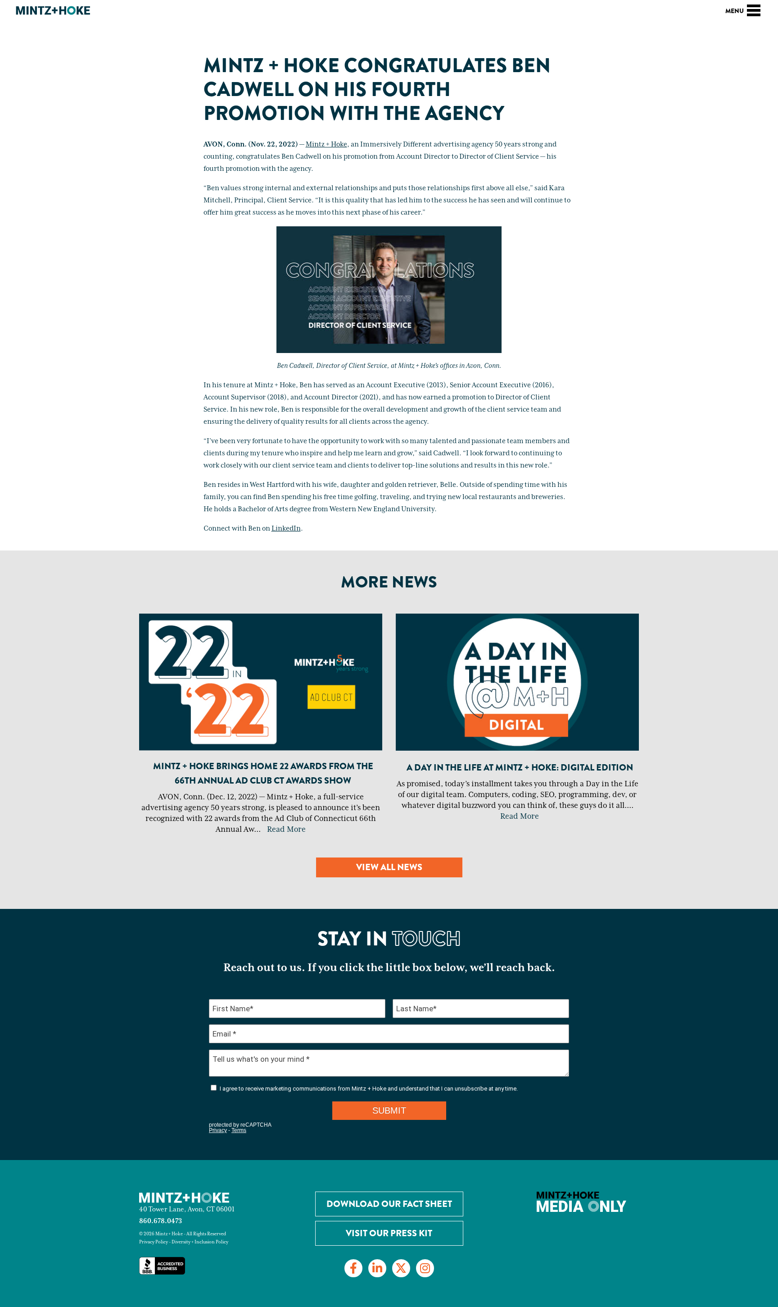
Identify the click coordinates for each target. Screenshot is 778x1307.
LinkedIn (286, 529)
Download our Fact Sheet (389, 1204)
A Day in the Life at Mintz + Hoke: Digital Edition (520, 767)
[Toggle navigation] (753, 9)
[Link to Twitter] (401, 1268)
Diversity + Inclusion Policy (200, 1242)
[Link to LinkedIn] (377, 1268)
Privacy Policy (153, 1242)
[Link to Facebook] (353, 1268)
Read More (286, 829)
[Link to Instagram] (425, 1268)
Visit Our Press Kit (389, 1233)
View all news (389, 867)
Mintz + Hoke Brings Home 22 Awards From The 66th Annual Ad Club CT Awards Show (263, 773)
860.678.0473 (160, 1221)
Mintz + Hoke (326, 145)
